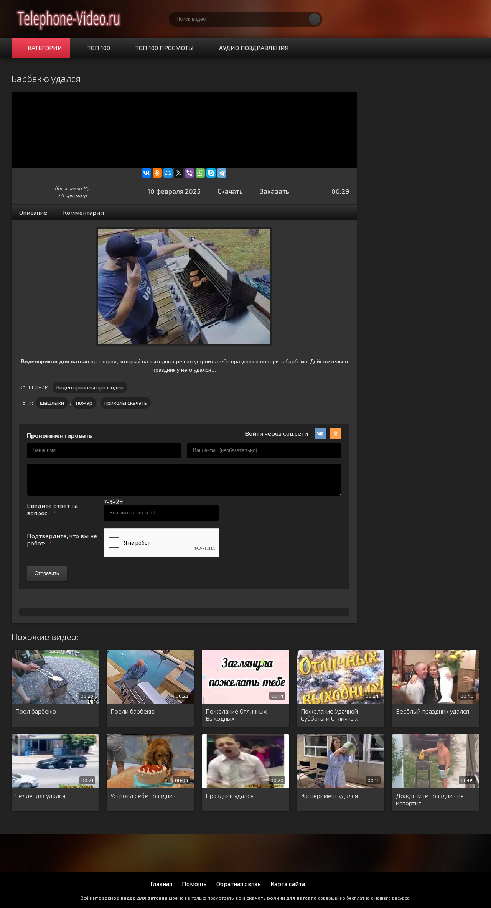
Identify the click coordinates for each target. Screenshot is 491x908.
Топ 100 (98, 47)
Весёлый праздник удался (432, 711)
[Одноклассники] (157, 173)
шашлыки (52, 402)
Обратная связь (238, 883)
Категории (45, 47)
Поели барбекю (132, 711)
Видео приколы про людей (90, 387)
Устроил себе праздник (143, 795)
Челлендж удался (40, 795)
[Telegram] (221, 173)
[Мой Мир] (168, 173)
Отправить (47, 573)
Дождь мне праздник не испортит (430, 799)
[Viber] (189, 173)
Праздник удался (230, 795)
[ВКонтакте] (146, 173)
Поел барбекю (35, 711)
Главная (161, 883)
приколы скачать (125, 402)
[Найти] (314, 19)
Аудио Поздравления (254, 47)
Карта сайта (287, 883)
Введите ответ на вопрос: (52, 509)
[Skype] (211, 173)
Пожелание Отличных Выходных (236, 714)
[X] (178, 173)
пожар (84, 402)
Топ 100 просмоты (164, 47)
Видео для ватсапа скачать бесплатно (69, 19)
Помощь (194, 883)
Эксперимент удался (329, 795)
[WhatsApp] (200, 173)
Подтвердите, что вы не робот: (62, 539)
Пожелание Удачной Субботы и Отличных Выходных (329, 715)
